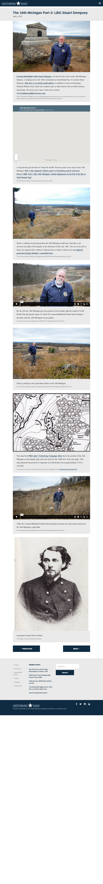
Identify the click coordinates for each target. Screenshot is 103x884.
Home (16, 665)
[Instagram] (85, 704)
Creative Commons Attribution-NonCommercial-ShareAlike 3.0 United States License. (46, 708)
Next (76, 649)
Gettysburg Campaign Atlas (68, 469)
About (16, 678)
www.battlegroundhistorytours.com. (31, 93)
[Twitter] (81, 704)
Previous (27, 649)
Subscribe (17, 686)
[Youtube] (89, 704)
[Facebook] (76, 704)
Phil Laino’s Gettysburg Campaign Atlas (45, 455)
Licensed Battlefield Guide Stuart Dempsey (34, 76)
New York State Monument (38, 693)
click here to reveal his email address (39, 83)
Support (17, 682)
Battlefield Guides (17, 673)
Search (65, 673)
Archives (17, 669)
